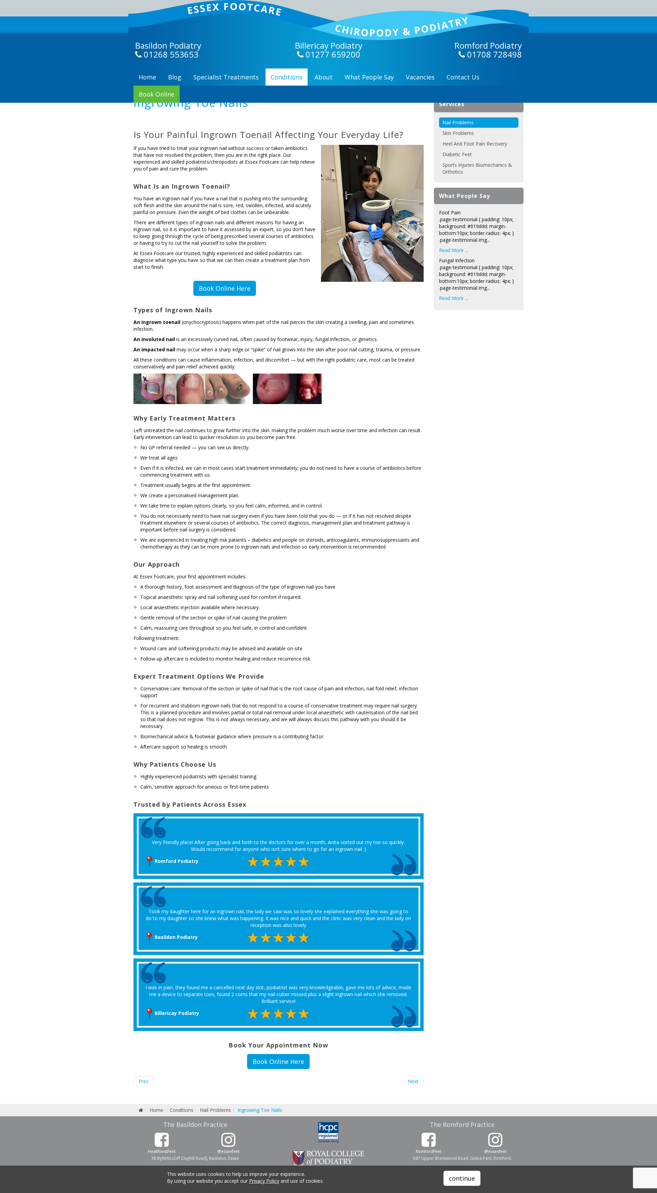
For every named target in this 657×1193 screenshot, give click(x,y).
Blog (174, 77)
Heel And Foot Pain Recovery (474, 143)
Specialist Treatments (226, 77)
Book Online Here (224, 288)
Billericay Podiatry (328, 45)
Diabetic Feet (457, 154)
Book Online (157, 94)
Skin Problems (458, 133)
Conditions (286, 77)
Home (147, 77)
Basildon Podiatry (168, 45)
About (323, 77)
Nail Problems (458, 122)
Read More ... (453, 250)
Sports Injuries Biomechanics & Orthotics (477, 168)
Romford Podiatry (488, 45)
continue (462, 1178)
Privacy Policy (264, 1181)
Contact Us (463, 77)
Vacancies (420, 77)
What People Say (369, 77)
